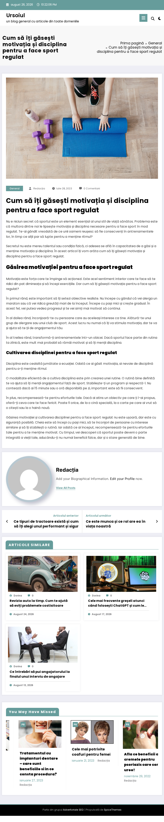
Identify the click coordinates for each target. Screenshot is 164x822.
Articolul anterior (66, 515)
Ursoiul (15, 15)
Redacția (39, 188)
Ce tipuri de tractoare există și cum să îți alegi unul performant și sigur (46, 524)
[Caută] (152, 19)
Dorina (18, 595)
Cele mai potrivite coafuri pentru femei (43, 752)
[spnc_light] (159, 18)
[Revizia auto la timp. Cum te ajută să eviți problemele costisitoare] (43, 574)
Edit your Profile (122, 479)
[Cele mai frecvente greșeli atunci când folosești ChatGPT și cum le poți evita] (121, 574)
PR (27, 724)
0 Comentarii (92, 188)
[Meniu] (143, 18)
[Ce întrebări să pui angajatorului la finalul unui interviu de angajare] (43, 644)
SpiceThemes (112, 810)
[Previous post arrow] (7, 521)
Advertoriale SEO (73, 810)
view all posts (65, 487)
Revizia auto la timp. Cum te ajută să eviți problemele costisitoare (39, 603)
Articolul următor (98, 515)
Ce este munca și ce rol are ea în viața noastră (115, 524)
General (15, 188)
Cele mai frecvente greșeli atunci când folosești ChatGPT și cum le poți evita (116, 603)
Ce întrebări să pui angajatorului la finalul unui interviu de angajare (40, 674)
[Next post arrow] (157, 521)
